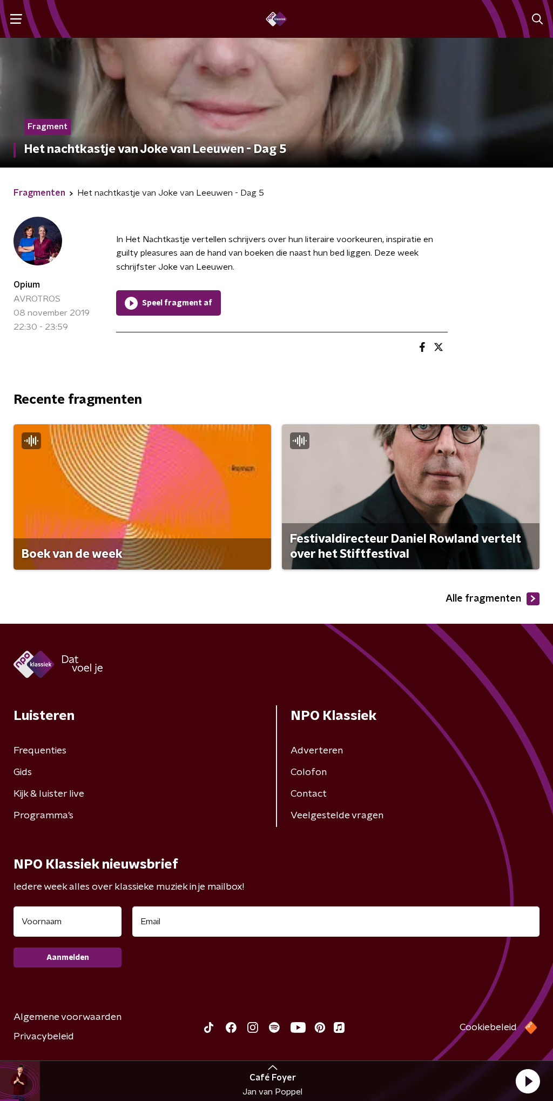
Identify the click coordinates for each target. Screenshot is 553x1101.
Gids (23, 772)
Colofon (309, 772)
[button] (527, 1081)
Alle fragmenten (483, 599)
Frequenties (40, 751)
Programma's (43, 815)
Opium (27, 285)
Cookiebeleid (488, 1027)
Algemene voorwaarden (68, 1017)
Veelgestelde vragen (337, 815)
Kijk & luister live (49, 794)
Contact (309, 794)
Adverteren (317, 751)
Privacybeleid (44, 1037)
